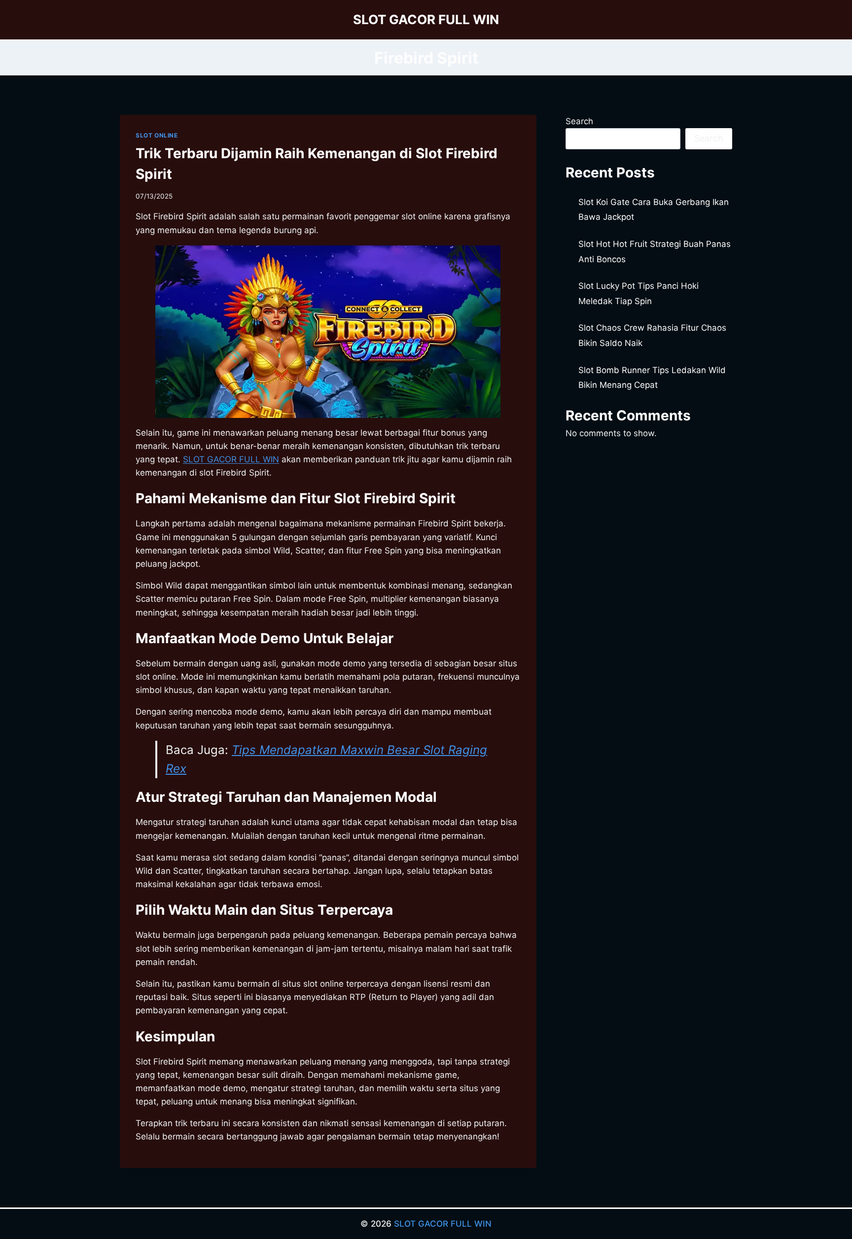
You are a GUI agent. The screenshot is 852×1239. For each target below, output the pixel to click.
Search (579, 121)
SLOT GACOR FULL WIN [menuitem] (231, 459)
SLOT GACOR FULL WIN (443, 1224)
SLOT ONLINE (157, 135)
